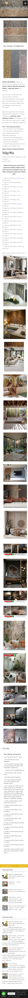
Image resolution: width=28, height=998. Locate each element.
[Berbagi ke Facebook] (7, 748)
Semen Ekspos (21, 178)
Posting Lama (23, 866)
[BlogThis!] (4, 748)
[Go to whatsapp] (3, 993)
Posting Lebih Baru (6, 866)
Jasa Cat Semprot (12, 963)
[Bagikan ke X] (5, 748)
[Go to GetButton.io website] (3, 996)
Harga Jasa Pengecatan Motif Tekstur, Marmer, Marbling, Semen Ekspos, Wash (16, 876)
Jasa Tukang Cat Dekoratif (13, 46)
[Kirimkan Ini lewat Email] (3, 748)
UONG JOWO (17, 996)
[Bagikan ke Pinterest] (8, 748)
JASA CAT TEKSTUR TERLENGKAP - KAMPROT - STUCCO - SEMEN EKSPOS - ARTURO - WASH (16, 907)
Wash (18, 204)
